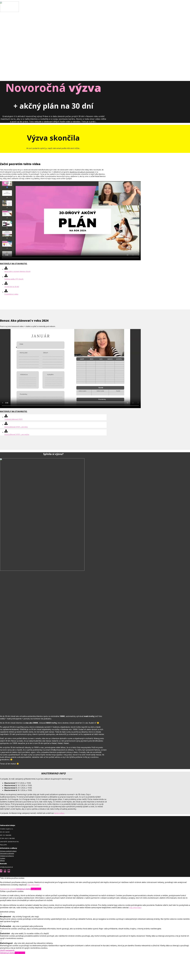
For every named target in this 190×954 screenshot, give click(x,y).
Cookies (2, 858)
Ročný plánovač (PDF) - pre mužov (16, 434)
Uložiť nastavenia (7, 950)
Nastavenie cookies (8, 889)
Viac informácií (33, 884)
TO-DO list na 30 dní (11, 287)
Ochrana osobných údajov (8, 851)
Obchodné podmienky (7, 853)
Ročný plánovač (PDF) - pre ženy (16, 427)
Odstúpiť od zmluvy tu (7, 856)
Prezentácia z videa (11, 294)
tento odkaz (59, 813)
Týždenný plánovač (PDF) (13, 419)
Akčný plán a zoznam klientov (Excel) (17, 271)
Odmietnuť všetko (23, 889)
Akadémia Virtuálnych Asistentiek (82, 172)
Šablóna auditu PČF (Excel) (13, 279)
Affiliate (2, 861)
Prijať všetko (36, 889)
